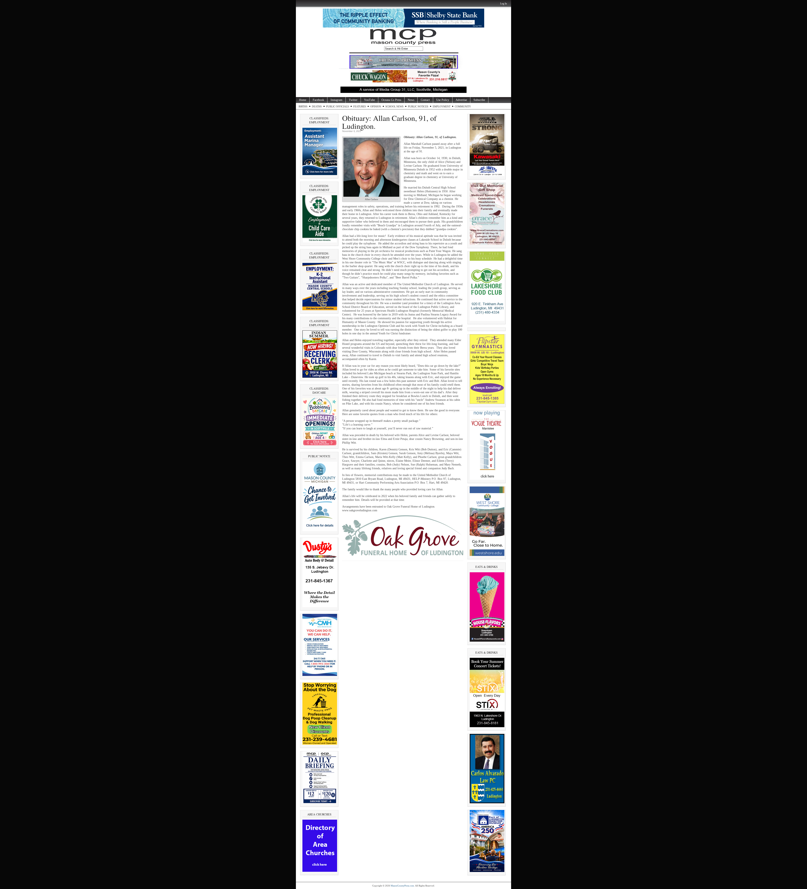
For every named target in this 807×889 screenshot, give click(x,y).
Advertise (461, 100)
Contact (425, 100)
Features (359, 106)
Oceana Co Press (391, 100)
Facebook (318, 100)
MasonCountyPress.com (402, 885)
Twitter (353, 100)
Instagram (336, 100)
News (411, 100)
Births (303, 106)
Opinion (375, 106)
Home (302, 100)
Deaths (317, 106)
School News (394, 106)
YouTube (369, 100)
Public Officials (337, 106)
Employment (441, 106)
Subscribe (479, 100)
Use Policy (442, 100)
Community (463, 106)
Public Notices (418, 106)
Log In (503, 3)
